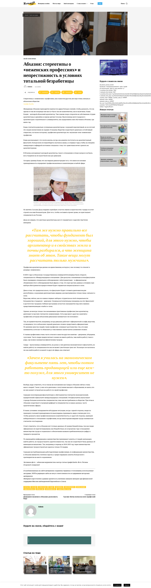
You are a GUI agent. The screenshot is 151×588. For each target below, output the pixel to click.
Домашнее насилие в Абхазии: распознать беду (40, 497)
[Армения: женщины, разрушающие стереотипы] (122, 162)
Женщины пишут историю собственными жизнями (32, 569)
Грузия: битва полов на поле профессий (79, 497)
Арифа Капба (28, 104)
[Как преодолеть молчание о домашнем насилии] (122, 128)
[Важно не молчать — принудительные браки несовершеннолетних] (84, 564)
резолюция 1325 (50, 489)
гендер (51, 487)
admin (29, 86)
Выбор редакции (31, 563)
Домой (26, 15)
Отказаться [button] (117, 585)
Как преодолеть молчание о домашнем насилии (58, 570)
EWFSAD (26, 487)
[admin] (25, 86)
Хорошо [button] (127, 585)
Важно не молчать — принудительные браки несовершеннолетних (83, 569)
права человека (29, 489)
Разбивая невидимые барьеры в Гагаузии (107, 149)
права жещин (81, 487)
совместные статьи (64, 489)
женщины (59, 487)
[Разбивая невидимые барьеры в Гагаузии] (122, 150)
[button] (124, 3)
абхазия (34, 487)
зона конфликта (70, 487)
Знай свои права (33, 15)
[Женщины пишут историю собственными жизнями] (34, 564)
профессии (39, 489)
